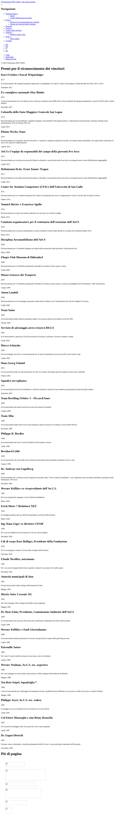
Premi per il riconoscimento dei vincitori (24, 22)
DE (7, 45)
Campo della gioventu (14, 30)
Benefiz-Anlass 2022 (17, 35)
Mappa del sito (11, 59)
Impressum (9, 57)
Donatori (9, 26)
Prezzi (8, 20)
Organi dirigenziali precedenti (21, 18)
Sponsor (9, 28)
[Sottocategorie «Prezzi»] (11, 20)
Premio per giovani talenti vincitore (23, 24)
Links (8, 55)
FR (7, 47)
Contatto (9, 41)
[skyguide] (15, 766)
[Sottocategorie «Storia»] (11, 37)
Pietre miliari (14, 39)
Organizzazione (11, 14)
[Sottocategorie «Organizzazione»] (18, 14)
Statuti (12, 16)
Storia (8, 37)
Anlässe (8, 32)
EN (7, 51)
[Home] (18, 2)
